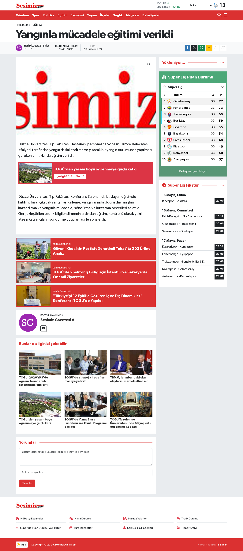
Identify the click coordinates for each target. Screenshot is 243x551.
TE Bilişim (221, 544)
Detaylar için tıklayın (193, 171)
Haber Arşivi (189, 527)
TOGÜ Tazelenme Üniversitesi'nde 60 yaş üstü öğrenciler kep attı (130, 423)
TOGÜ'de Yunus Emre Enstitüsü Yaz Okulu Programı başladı (86, 423)
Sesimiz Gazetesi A (57, 320)
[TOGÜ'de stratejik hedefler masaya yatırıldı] (86, 362)
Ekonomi (77, 15)
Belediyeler (151, 15)
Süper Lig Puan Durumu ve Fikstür (40, 527)
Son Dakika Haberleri (140, 527)
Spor (35, 15)
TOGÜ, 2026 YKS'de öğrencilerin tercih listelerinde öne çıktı (33, 381)
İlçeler (105, 15)
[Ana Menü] (224, 15)
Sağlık (118, 15)
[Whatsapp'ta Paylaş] (201, 48)
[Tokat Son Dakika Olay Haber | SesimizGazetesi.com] (30, 5)
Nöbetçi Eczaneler (32, 518)
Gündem (22, 15)
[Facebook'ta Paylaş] (187, 48)
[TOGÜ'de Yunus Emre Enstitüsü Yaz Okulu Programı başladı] (86, 404)
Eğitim (62, 15)
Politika (48, 15)
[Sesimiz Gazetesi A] (28, 322)
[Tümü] (222, 62)
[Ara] (219, 15)
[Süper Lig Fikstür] (222, 185)
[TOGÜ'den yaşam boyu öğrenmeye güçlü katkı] (40, 404)
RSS (23, 544)
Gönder (27, 483)
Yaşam (92, 15)
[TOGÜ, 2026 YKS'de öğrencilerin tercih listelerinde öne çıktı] (40, 362)
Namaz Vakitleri (137, 518)
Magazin (132, 15)
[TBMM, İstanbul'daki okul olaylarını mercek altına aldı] (131, 362)
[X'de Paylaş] (194, 48)
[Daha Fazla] (209, 48)
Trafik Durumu (189, 518)
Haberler (22, 25)
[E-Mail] (43, 328)
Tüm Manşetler (83, 527)
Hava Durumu (83, 518)
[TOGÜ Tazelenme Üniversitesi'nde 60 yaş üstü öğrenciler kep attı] (131, 404)
